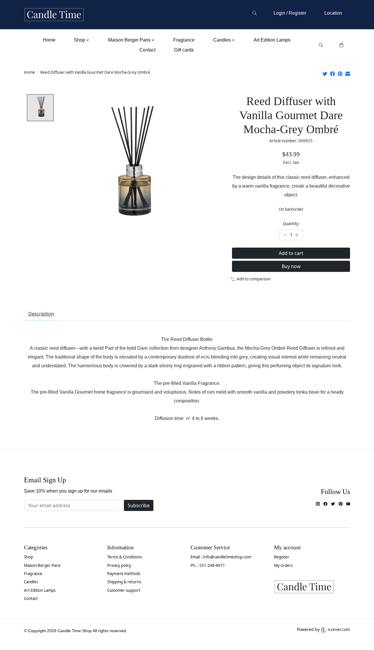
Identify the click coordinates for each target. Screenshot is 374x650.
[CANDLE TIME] (54, 14)
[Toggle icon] (254, 13)
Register (281, 557)
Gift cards (184, 49)
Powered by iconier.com (323, 629)
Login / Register (289, 13)
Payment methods (123, 573)
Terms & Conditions (124, 557)
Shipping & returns (124, 581)
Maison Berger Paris (42, 565)
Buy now (291, 266)
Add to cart (291, 253)
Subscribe (139, 505)
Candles (31, 581)
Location (333, 13)
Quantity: (291, 223)
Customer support (123, 590)
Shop (28, 557)
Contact (147, 49)
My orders (283, 565)
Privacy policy (119, 565)
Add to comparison (254, 279)
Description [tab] (41, 314)
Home (49, 39)
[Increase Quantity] (297, 235)
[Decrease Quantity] (285, 235)
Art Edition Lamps (272, 39)
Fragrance (184, 39)
